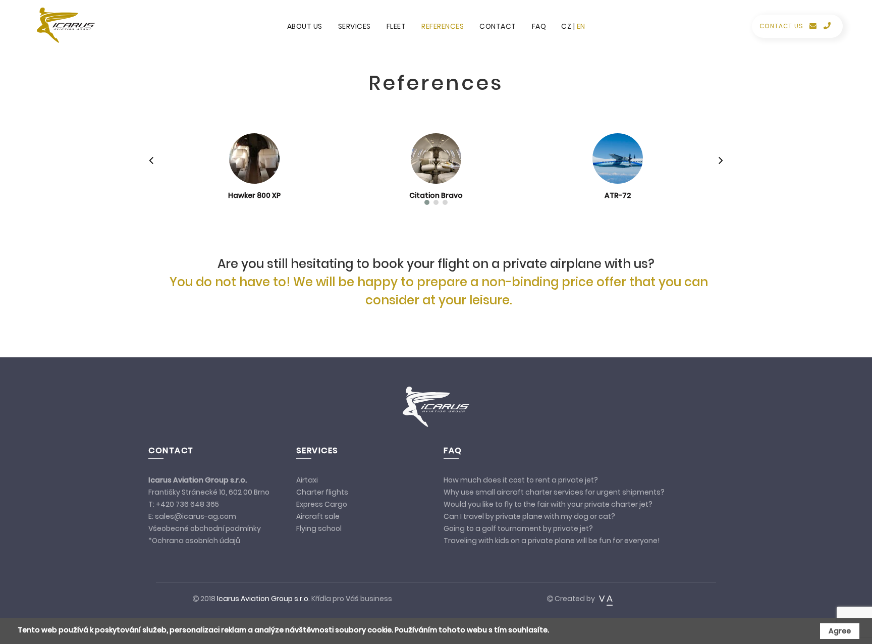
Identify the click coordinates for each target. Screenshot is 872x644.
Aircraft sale (318, 516)
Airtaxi (307, 480)
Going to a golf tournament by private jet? (518, 528)
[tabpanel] (254, 163)
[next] (721, 160)
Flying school (319, 528)
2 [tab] (436, 202)
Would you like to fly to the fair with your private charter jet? (548, 504)
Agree (840, 631)
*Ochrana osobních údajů (194, 540)
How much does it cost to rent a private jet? (521, 480)
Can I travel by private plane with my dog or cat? (529, 516)
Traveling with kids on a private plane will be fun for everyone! (552, 540)
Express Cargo (321, 504)
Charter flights (322, 492)
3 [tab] (445, 202)
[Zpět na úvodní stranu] (62, 25)
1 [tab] (426, 202)
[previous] (151, 160)
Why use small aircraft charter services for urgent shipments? (554, 492)
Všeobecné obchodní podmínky (204, 528)
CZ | (569, 26)
